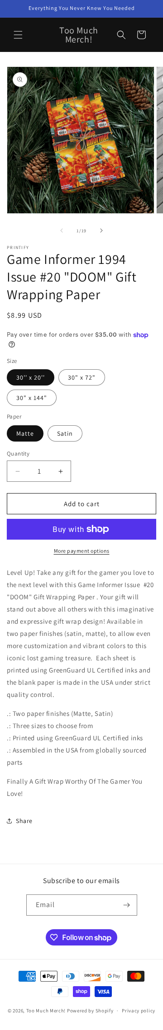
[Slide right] (101, 230)
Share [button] (24, 821)
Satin (65, 433)
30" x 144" (31, 398)
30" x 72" (82, 377)
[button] (18, 35)
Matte (25, 433)
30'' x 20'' (30, 377)
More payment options (82, 550)
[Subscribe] (127, 905)
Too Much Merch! (46, 1010)
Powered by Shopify (90, 1010)
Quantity (18, 453)
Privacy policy (138, 1010)
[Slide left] (62, 230)
